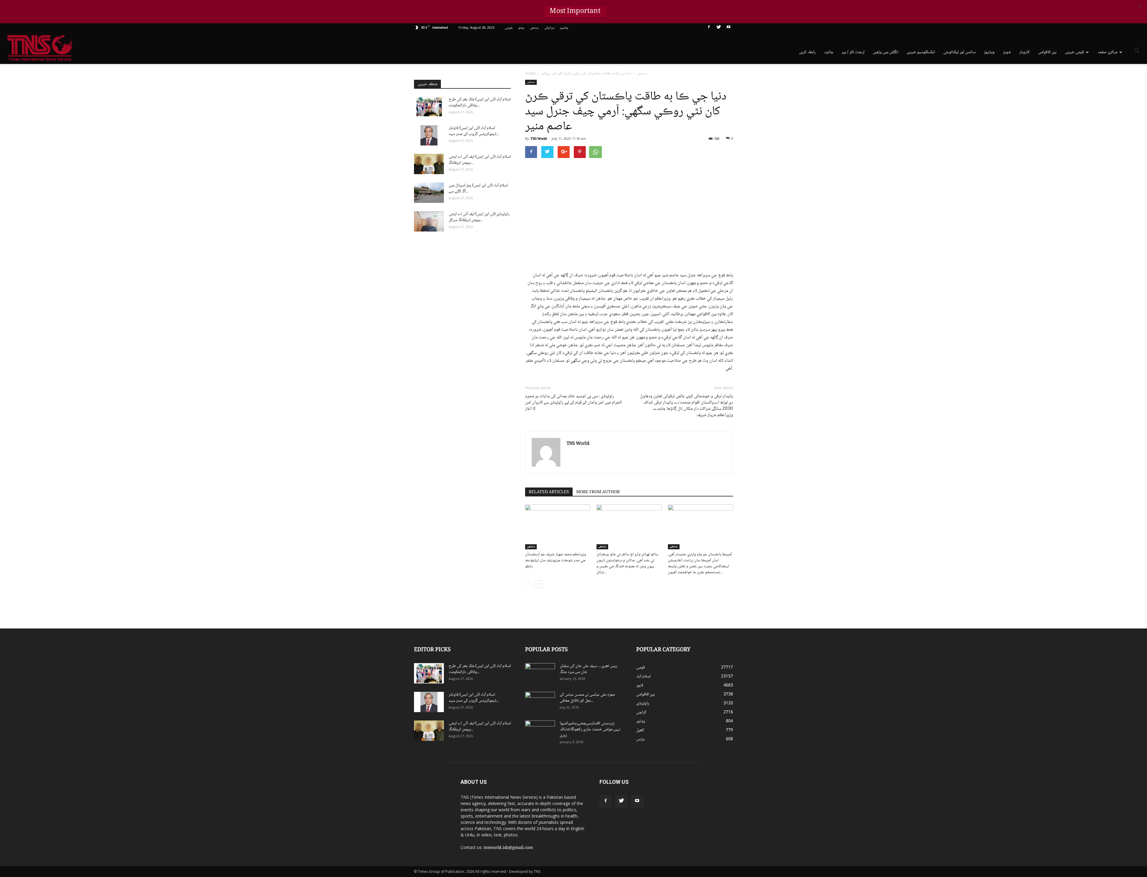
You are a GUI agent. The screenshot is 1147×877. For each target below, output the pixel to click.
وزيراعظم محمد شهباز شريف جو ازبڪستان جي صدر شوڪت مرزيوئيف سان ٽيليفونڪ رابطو (555, 560)
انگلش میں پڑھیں (885, 52)
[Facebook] (708, 28)
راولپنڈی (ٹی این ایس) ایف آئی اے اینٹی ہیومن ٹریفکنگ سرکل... (479, 217)
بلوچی (509, 28)
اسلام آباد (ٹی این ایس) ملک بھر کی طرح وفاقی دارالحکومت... (480, 102)
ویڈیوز (989, 52)
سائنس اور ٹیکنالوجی (959, 52)
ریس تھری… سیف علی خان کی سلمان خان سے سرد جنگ (588, 669)
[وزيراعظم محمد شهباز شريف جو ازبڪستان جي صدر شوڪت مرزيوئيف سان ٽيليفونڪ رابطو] (557, 527)
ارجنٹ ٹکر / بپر (853, 52)
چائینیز (564, 28)
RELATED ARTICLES (549, 492)
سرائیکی (549, 28)
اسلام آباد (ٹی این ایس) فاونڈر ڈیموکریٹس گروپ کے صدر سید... (474, 131)
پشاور (640, 721)
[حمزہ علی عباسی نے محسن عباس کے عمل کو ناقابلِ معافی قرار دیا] (540, 702)
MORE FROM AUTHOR (598, 492)
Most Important (575, 11)
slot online (730, 786)
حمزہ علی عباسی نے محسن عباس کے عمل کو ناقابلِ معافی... (587, 697)
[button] (1137, 52)
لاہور (639, 685)
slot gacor (732, 792)
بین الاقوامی (1047, 52)
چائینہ (828, 52)
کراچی (641, 712)
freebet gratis (718, 805)
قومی (640, 667)
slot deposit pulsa (730, 799)
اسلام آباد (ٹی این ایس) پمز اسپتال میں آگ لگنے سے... (478, 188)
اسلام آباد (643, 676)
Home (530, 73)
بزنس (640, 739)
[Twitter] (718, 28)
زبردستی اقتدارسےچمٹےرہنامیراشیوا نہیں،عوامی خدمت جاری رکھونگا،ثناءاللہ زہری (590, 729)
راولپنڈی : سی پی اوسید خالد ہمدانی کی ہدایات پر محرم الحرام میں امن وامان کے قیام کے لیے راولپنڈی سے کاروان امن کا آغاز (573, 402)
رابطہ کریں (807, 52)
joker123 (708, 799)
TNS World (538, 139)
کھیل (640, 730)
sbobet (707, 780)
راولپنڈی (642, 703)
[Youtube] (728, 28)
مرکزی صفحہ (1107, 52)
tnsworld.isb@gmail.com (508, 848)
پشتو (521, 28)
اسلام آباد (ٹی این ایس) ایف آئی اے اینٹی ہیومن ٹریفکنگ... (480, 159)
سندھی (534, 28)
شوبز (1007, 52)
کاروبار (1024, 52)
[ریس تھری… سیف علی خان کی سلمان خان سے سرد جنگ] (540, 673)
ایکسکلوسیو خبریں (921, 52)
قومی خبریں (1074, 52)
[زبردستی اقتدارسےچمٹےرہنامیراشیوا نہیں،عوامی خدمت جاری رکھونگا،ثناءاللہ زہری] (540, 730)
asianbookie (710, 786)
